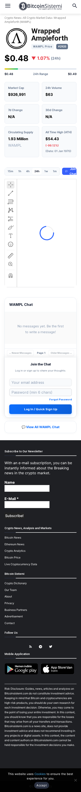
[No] (75, 780)
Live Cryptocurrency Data (20, 564)
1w (46, 171)
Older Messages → (61, 353)
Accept (41, 785)
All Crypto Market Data (37, 18)
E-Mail (11, 498)
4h (27, 171)
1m (55, 171)
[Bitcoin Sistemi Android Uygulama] (22, 674)
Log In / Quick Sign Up (40, 409)
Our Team (10, 590)
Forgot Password (60, 399)
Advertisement (13, 616)
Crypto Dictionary (15, 583)
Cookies (40, 774)
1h (19, 171)
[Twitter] (51, 647)
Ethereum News (14, 544)
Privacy (9, 603)
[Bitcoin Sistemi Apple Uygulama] (58, 674)
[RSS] (30, 647)
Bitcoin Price (12, 557)
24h (36, 171)
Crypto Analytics (14, 550)
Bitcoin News (12, 537)
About (8, 596)
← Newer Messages (20, 353)
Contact (9, 623)
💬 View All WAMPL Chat (40, 427)
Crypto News (13, 18)
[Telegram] (41, 647)
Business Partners (15, 610)
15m (10, 171)
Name (9, 482)
